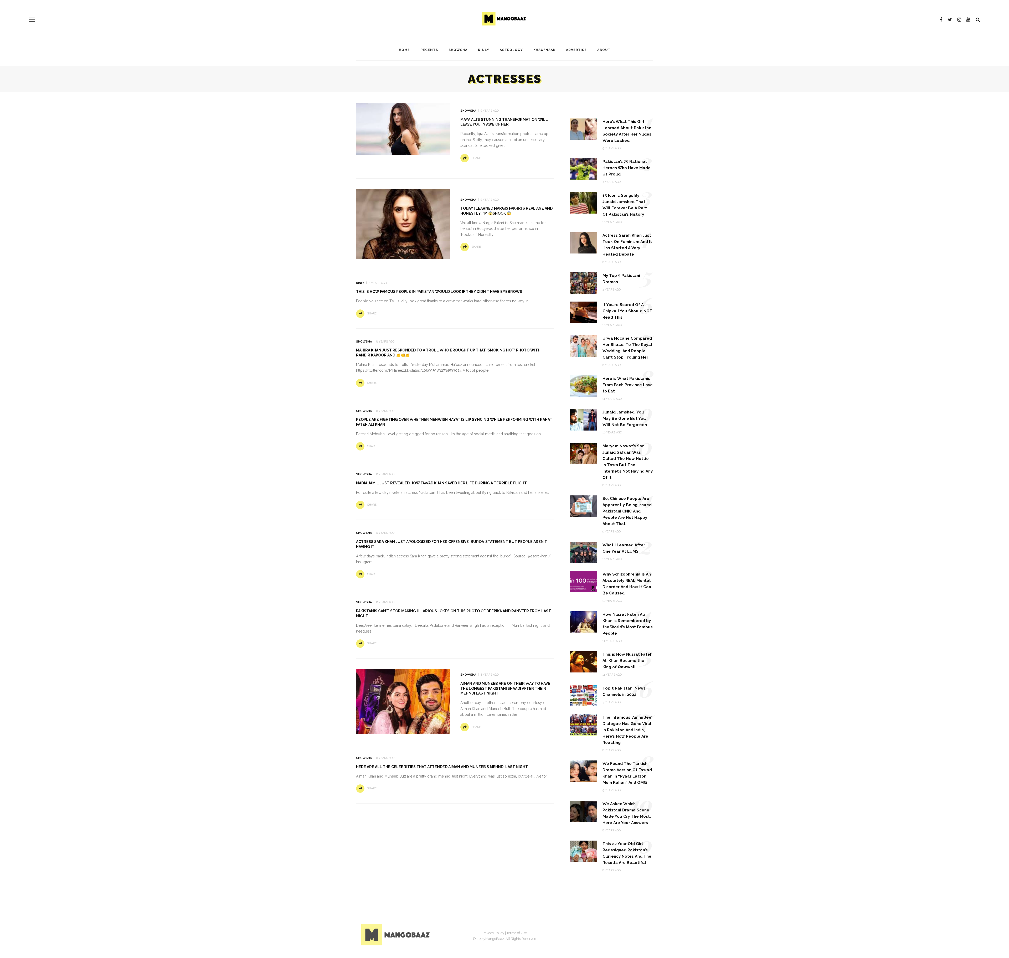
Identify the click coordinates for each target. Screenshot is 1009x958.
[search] (978, 19)
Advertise (576, 50)
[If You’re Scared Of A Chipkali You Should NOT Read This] (583, 311)
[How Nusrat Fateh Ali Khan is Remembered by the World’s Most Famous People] (583, 621)
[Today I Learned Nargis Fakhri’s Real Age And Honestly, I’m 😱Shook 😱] (403, 223)
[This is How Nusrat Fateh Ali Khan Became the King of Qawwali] (583, 661)
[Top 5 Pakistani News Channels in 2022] (583, 695)
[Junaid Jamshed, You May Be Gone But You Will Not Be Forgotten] (583, 419)
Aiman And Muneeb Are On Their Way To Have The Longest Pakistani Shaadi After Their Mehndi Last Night (505, 688)
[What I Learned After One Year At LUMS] (583, 552)
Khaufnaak (544, 50)
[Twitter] (950, 19)
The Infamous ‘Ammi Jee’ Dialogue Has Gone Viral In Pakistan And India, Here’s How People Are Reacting (627, 730)
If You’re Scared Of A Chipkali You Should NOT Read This (627, 311)
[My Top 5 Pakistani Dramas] (583, 282)
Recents (429, 50)
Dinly (483, 50)
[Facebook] (941, 19)
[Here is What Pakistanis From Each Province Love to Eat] (583, 385)
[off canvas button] (32, 20)
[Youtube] (968, 19)
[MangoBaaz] (396, 934)
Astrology (511, 50)
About (603, 50)
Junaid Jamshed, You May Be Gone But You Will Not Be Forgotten (625, 418)
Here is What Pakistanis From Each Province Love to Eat (628, 384)
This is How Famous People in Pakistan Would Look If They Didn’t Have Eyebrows (439, 291)
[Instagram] (959, 19)
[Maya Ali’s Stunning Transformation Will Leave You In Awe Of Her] (403, 128)
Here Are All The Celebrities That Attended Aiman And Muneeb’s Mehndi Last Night (442, 767)
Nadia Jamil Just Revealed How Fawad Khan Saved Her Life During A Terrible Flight (441, 483)
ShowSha (458, 50)
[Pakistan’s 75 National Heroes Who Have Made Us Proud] (583, 168)
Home (404, 50)
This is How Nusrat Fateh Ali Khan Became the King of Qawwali (627, 660)
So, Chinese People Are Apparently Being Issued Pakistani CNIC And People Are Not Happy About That (627, 511)
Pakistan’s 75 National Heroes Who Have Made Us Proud (627, 168)
